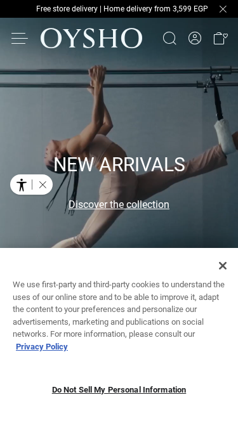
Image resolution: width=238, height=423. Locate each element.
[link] (194, 38)
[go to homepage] (91, 38)
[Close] (223, 266)
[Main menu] (20, 38)
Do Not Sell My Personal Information (119, 389)
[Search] (169, 38)
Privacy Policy (42, 346)
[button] (220, 38)
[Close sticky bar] (223, 9)
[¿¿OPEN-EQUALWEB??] (31, 184)
